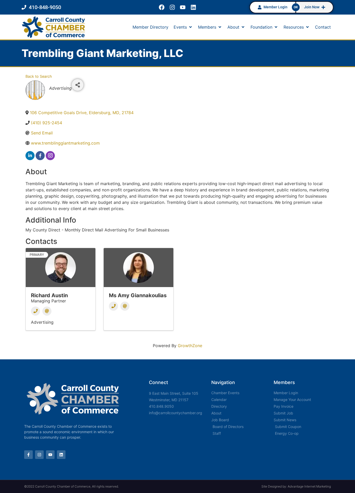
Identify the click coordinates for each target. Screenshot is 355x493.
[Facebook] (161, 7)
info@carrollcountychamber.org (175, 413)
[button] (183, 27)
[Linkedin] (193, 7)
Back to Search (38, 76)
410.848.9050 (161, 406)
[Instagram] (172, 7)
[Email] (46, 311)
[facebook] (40, 155)
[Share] (77, 85)
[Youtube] (183, 7)
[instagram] (50, 155)
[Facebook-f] (28, 454)
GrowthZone (190, 345)
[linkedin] (30, 155)
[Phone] (35, 311)
